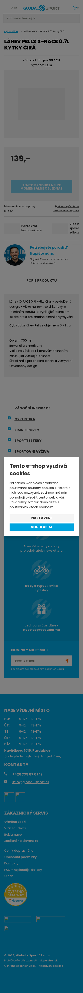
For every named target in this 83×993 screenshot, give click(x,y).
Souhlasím (41, 527)
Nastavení (41, 517)
